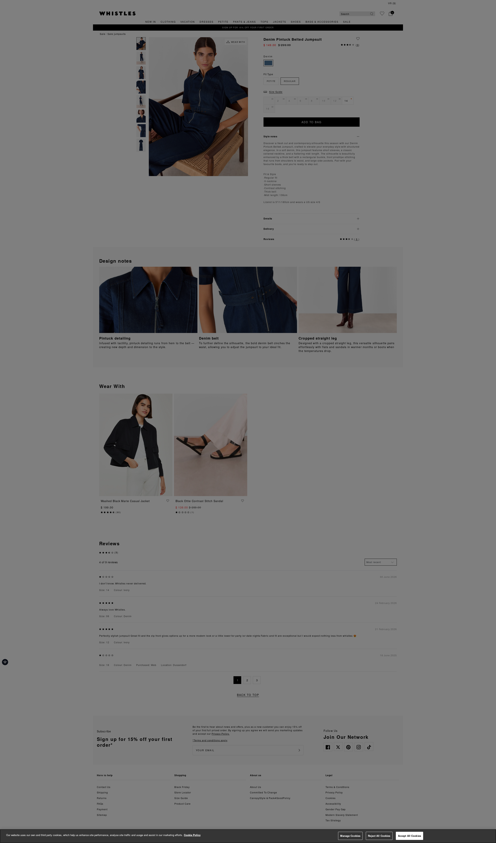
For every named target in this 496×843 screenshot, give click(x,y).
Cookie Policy (192, 835)
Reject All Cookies (379, 836)
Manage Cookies (350, 836)
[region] (248, 836)
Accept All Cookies (409, 836)
